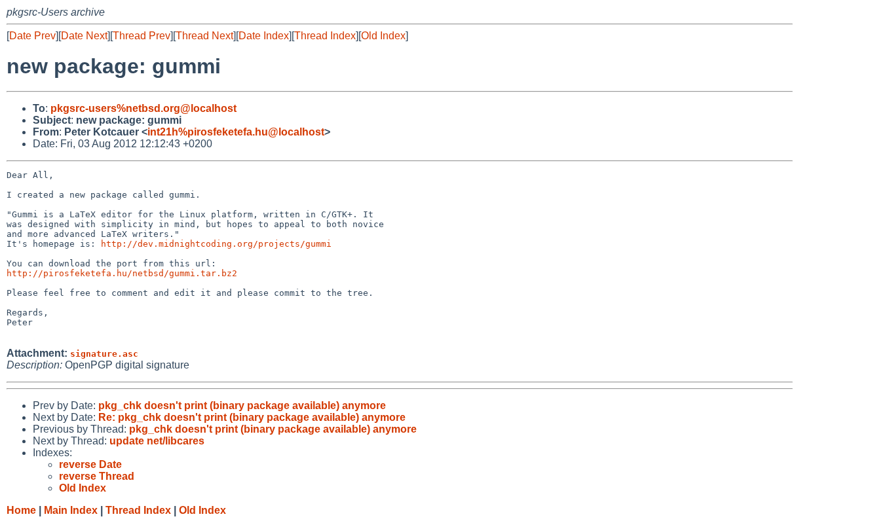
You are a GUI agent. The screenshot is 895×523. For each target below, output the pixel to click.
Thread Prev (141, 35)
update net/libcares (156, 440)
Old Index (383, 35)
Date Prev (32, 35)
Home (21, 510)
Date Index (263, 35)
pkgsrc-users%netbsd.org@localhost (143, 108)
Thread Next (204, 35)
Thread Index (325, 35)
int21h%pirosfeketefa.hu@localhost (235, 131)
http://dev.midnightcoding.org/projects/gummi (216, 244)
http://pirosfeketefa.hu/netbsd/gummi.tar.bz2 (122, 273)
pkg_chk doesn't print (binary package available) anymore (242, 405)
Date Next (84, 35)
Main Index (71, 510)
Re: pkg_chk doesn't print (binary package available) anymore (252, 417)
